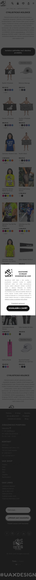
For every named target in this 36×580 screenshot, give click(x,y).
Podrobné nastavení (18, 303)
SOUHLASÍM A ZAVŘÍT (18, 308)
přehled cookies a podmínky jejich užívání (16, 299)
